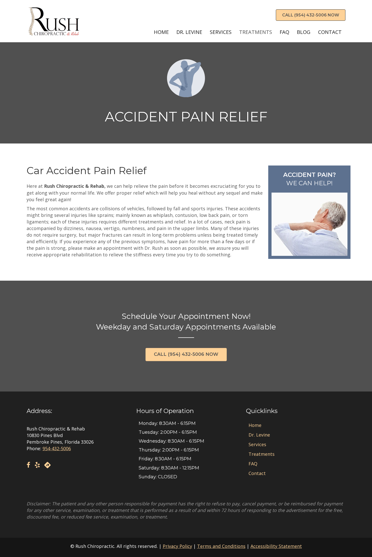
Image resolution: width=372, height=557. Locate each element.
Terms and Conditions (221, 546)
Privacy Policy (177, 546)
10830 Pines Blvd (45, 435)
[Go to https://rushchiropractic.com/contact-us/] (309, 212)
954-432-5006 (57, 448)
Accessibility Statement (276, 546)
